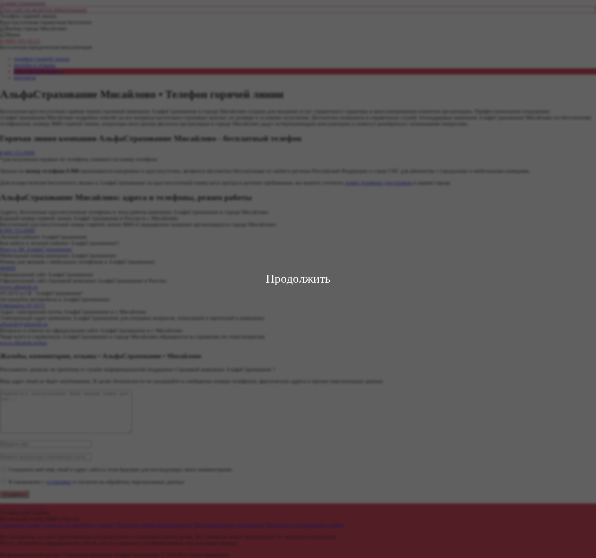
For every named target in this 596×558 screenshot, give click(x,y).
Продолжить (298, 278)
